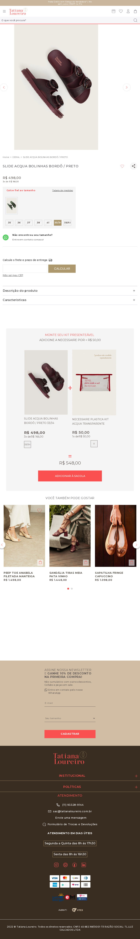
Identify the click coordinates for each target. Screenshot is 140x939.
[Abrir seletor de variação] (40, 563)
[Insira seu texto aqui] (113, 12)
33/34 (27, 444)
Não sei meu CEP (13, 275)
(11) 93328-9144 (72, 804)
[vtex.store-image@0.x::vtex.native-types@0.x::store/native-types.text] (121, 12)
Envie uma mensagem (70, 817)
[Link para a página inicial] (6, 157)
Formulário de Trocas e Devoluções (72, 824)
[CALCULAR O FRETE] (62, 269)
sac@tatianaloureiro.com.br (72, 811)
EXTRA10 (90, 2)
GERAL (16, 157)
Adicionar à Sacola (70, 476)
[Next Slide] (136, 544)
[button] (56, 87)
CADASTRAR (70, 733)
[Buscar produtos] (135, 20)
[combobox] (70, 20)
